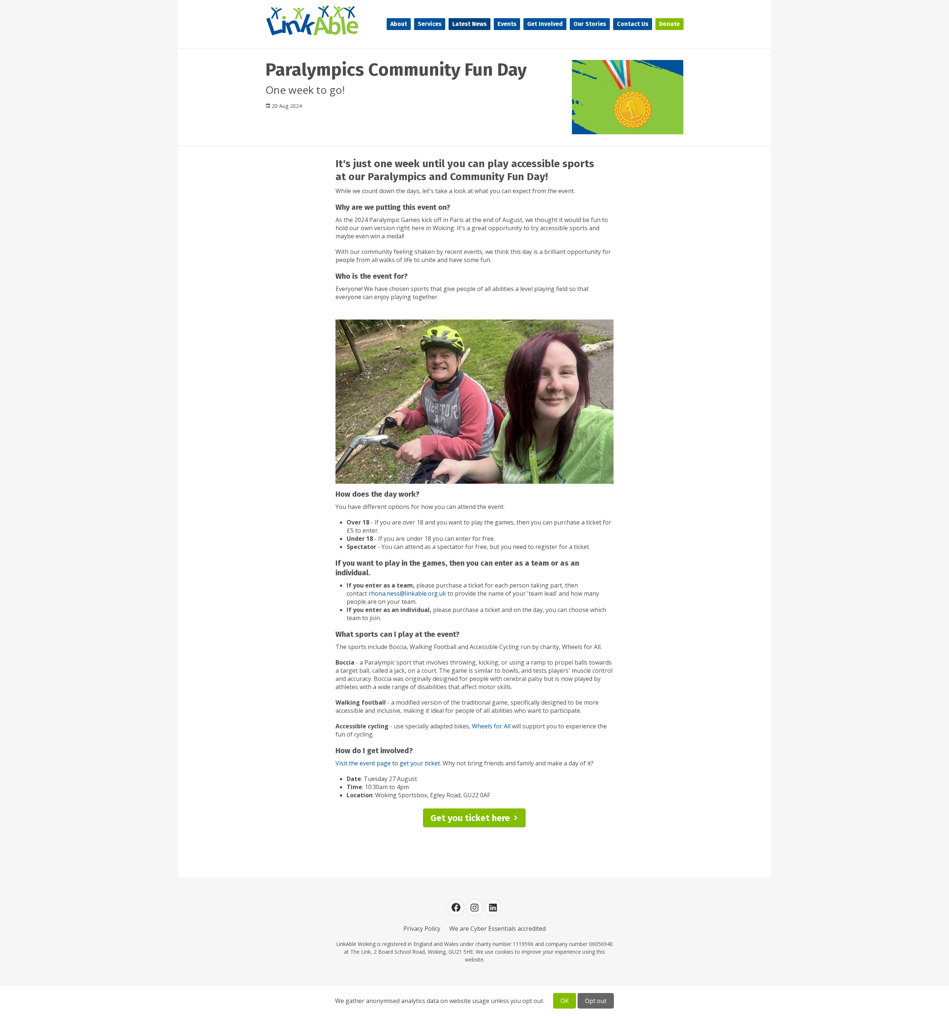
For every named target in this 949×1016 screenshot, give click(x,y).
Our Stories (589, 23)
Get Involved (545, 23)
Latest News (469, 23)
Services (430, 23)
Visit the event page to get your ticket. (388, 763)
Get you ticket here (470, 818)
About (398, 23)
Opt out (595, 1001)
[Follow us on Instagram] (474, 907)
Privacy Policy (421, 928)
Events (506, 23)
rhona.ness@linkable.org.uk (407, 593)
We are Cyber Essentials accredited (497, 928)
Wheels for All (491, 726)
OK (565, 1001)
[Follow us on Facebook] (456, 907)
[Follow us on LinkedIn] (493, 907)
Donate (669, 23)
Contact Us (632, 23)
